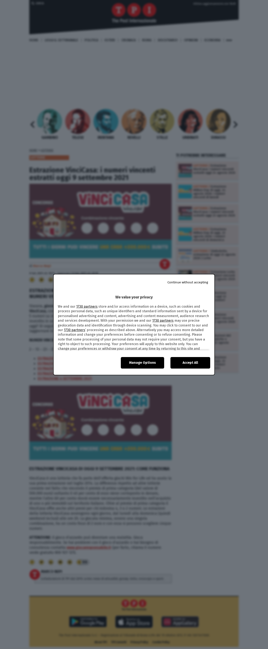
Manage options (142, 363)
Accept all (190, 363)
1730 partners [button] (87, 306)
